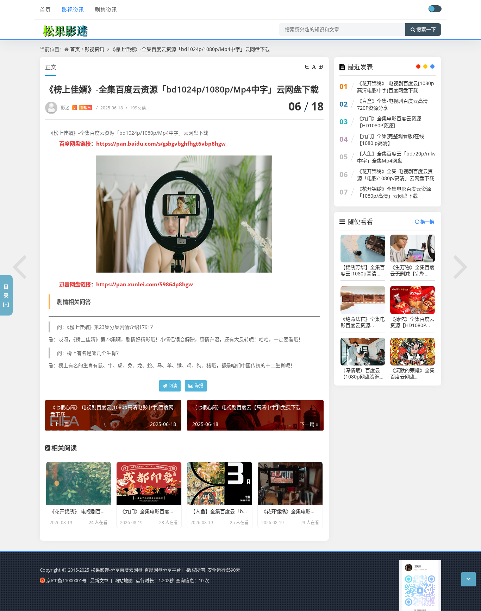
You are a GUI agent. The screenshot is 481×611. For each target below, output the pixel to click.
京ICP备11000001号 (66, 580)
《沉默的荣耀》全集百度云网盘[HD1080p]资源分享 (412, 373)
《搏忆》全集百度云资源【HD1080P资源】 (412, 322)
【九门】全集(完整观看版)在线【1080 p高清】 (390, 139)
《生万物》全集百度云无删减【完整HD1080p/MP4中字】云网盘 (412, 270)
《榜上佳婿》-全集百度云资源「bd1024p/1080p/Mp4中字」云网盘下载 (190, 49)
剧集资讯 (106, 9)
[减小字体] (307, 66)
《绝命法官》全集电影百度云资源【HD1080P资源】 (363, 322)
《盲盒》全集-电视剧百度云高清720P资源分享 (392, 104)
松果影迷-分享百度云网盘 (117, 570)
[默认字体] (314, 66)
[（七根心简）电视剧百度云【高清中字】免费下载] (461, 265)
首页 (45, 9)
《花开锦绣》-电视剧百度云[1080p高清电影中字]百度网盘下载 (395, 87)
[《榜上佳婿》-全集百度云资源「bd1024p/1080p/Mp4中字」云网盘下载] (184, 214)
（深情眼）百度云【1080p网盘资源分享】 (363, 373)
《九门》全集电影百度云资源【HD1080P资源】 (389, 122)
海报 (198, 386)
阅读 (172, 386)
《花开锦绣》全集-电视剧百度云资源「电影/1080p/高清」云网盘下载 (395, 175)
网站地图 (123, 580)
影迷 (76, 108)
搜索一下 (426, 29)
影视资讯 (73, 9)
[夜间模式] (435, 8)
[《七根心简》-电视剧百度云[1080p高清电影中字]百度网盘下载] (20, 265)
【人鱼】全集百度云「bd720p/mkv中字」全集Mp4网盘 (396, 157)
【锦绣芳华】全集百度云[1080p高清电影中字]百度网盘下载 (363, 270)
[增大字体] (321, 66)
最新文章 (99, 580)
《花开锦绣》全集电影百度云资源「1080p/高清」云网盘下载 (394, 192)
